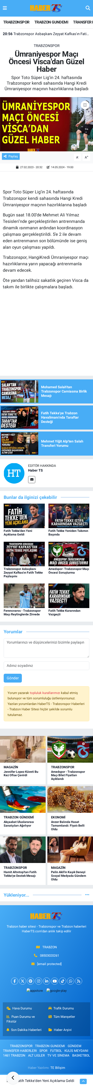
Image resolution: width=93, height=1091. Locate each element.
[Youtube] (54, 981)
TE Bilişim (57, 1068)
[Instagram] (38, 981)
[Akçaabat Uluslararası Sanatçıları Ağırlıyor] (23, 799)
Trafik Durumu (63, 1008)
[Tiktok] (62, 981)
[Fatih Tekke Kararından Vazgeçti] (69, 595)
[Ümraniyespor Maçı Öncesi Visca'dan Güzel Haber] (46, 124)
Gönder (13, 678)
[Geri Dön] (12, 1078)
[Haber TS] (14, 473)
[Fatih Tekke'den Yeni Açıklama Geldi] (24, 516)
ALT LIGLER (36, 1055)
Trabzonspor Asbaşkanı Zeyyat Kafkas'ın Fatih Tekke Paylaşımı (46, 34)
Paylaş (13, 156)
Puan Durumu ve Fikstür (20, 1019)
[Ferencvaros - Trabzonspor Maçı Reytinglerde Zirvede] (24, 595)
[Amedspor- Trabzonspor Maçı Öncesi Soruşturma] (69, 554)
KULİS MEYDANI (76, 1051)
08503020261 (49, 956)
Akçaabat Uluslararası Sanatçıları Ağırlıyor (19, 823)
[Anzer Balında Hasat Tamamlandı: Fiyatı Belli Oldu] (70, 799)
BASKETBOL (81, 1055)
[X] (22, 981)
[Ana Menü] (5, 8)
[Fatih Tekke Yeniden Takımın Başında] (69, 516)
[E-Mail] (31, 479)
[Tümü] (87, 895)
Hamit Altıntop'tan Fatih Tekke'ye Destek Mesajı (20, 873)
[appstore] (35, 991)
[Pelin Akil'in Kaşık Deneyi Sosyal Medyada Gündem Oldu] (70, 849)
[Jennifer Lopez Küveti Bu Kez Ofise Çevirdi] (23, 749)
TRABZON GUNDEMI (51, 22)
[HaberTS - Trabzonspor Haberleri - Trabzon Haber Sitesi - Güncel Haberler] (46, 8)
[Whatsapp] (70, 981)
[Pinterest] (30, 981)
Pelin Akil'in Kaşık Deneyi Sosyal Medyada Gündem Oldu (68, 875)
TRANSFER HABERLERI (20, 1051)
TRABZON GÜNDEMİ (19, 817)
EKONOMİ (58, 817)
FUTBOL (56, 1051)
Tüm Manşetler (64, 1017)
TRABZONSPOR (16, 22)
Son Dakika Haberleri (26, 1030)
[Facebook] (14, 981)
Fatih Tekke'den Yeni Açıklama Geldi (18, 532)
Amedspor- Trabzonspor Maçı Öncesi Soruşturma (68, 570)
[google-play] (56, 991)
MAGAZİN (11, 767)
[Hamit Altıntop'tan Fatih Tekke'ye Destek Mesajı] (23, 849)
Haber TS (35, 470)
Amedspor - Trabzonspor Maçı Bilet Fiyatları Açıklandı (68, 775)
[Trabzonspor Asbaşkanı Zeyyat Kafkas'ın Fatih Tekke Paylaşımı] (24, 554)
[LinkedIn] (46, 981)
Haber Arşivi (63, 1030)
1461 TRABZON (14, 1055)
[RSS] (78, 981)
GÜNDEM (74, 1046)
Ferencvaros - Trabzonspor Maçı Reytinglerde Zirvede (22, 612)
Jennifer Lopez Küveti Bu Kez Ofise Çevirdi (21, 773)
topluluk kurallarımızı (45, 693)
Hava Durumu (22, 1008)
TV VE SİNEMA (58, 1055)
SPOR (43, 1051)
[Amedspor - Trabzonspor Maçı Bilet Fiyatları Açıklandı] (70, 749)
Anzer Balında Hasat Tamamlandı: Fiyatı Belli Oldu (68, 825)
